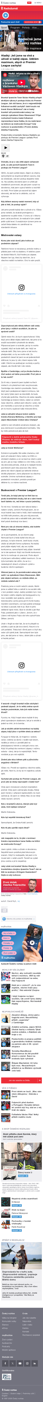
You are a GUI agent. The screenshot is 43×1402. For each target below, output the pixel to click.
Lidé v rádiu (27, 1325)
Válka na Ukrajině (9, 1318)
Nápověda (26, 1321)
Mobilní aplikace (9, 1350)
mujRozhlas (6, 927)
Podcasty (6, 1346)
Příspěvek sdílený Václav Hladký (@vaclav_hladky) (23, 696)
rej (19, 901)
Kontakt (25, 1332)
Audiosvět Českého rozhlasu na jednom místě (18, 964)
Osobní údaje (15, 1393)
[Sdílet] (7, 156)
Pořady (26, 27)
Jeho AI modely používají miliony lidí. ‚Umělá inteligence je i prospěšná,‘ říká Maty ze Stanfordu (19, 1295)
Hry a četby (8, 933)
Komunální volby (9, 1321)
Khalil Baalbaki (32, 894)
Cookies (5, 1393)
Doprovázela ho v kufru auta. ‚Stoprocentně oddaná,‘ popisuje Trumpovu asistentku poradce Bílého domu (19, 1275)
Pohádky (6, 943)
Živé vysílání (8, 953)
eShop (5, 1328)
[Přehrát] (5, 148)
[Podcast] (3, 156)
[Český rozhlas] (8, 2)
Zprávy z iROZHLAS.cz (13, 1240)
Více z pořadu (9, 1088)
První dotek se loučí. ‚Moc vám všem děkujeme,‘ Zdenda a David (26, 1094)
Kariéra (25, 1328)
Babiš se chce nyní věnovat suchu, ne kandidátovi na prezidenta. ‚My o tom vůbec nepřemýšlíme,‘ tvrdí (19, 1286)
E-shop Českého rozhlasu (16, 1129)
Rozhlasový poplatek (31, 1335)
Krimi (5, 938)
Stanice (5, 1325)
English (4, 1396)
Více (35, 27)
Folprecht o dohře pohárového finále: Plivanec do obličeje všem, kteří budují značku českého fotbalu (20, 439)
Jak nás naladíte (29, 1318)
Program (15, 27)
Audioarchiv (7, 1343)
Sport (4, 27)
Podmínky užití (28, 1393)
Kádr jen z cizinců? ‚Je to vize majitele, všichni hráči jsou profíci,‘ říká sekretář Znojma (26, 987)
